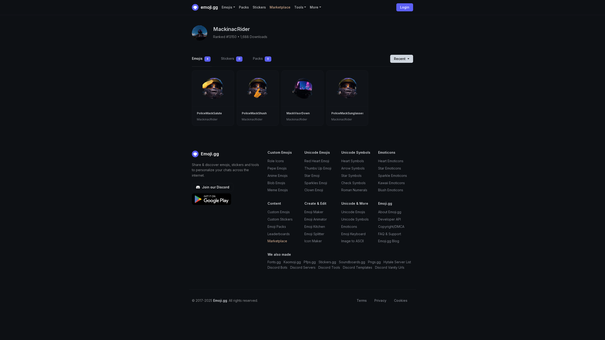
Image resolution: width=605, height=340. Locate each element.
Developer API (389, 219)
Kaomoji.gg (292, 262)
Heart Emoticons (390, 161)
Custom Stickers (280, 219)
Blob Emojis (276, 183)
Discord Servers (302, 267)
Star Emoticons (389, 168)
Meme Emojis (278, 190)
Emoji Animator (315, 219)
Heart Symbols (352, 161)
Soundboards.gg (352, 262)
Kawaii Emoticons (391, 183)
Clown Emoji (313, 190)
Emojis (200, 58)
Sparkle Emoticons (392, 176)
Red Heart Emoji (316, 161)
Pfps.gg (310, 262)
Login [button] (404, 7)
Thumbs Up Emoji (317, 168)
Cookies (400, 300)
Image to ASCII (352, 241)
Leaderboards (279, 234)
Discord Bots (277, 267)
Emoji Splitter (314, 234)
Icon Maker (313, 241)
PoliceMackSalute (209, 113)
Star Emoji (312, 176)
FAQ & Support (389, 234)
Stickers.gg (327, 262)
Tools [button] (298, 7)
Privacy (380, 300)
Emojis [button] (227, 7)
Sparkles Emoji (315, 183)
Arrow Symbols (353, 168)
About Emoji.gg (389, 212)
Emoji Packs (277, 227)
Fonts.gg (274, 262)
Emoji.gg (209, 153)
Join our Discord (215, 187)
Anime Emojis (278, 176)
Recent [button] (400, 59)
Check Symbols (353, 183)
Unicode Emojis (353, 212)
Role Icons (276, 161)
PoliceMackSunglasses (347, 113)
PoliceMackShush (254, 113)
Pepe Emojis (277, 168)
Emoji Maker (313, 212)
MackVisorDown (298, 113)
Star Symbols (351, 176)
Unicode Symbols (355, 219)
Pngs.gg (374, 262)
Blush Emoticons (390, 190)
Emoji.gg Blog (388, 241)
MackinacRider (207, 119)
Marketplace (280, 7)
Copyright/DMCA (391, 227)
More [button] (314, 7)
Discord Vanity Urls (389, 267)
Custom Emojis (279, 212)
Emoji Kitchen (314, 227)
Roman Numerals (354, 190)
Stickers (259, 7)
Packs (244, 7)
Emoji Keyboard (353, 234)
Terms (362, 300)
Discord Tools (329, 267)
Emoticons (349, 227)
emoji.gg (209, 7)
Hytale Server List (397, 262)
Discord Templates (357, 267)
